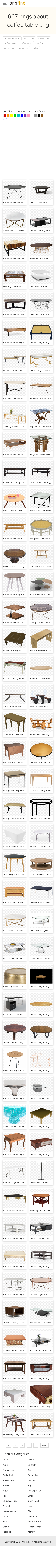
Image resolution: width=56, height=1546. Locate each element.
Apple (5, 1465)
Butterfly (32, 1465)
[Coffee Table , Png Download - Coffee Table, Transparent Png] (14, 584)
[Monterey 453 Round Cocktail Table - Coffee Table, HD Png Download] (41, 1200)
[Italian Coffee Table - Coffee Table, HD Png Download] (14, 920)
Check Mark (33, 1501)
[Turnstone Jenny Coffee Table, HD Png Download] (14, 1312)
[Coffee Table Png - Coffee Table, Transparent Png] (41, 220)
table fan (39, 43)
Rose (5, 1496)
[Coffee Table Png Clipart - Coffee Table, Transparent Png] (14, 248)
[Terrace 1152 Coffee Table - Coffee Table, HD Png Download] (41, 1340)
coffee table (43, 38)
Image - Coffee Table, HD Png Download (21, 370)
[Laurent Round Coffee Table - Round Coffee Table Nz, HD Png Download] (41, 864)
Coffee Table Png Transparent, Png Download (23, 314)
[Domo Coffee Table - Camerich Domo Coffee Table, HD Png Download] (41, 192)
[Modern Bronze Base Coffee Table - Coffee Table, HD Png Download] (41, 248)
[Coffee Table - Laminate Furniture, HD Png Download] (14, 444)
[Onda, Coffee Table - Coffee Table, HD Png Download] (41, 948)
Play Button (8, 1480)
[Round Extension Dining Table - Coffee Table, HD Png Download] (14, 556)
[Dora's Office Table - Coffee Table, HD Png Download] (14, 752)
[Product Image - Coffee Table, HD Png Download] (14, 1172)
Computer (33, 1516)
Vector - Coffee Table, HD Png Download (21, 1042)
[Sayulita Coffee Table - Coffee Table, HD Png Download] (14, 1340)
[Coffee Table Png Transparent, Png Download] (14, 304)
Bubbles (7, 1485)
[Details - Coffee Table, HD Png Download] (41, 1088)
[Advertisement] (28, 79)
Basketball (8, 1475)
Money (31, 1531)
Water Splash (34, 1521)
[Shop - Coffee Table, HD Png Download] (14, 1116)
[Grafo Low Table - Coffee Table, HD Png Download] (41, 276)
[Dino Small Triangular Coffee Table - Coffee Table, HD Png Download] (41, 920)
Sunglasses (8, 1470)
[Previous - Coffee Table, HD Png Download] (41, 500)
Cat (29, 1470)
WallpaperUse (34, 1490)
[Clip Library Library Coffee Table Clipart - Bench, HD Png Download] (14, 472)
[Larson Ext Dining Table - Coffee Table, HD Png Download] (41, 780)
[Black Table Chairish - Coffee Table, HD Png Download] (14, 1200)
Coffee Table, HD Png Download (17, 342)
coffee (35, 48)
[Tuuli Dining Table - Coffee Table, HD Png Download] (14, 864)
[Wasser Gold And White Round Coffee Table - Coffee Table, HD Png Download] (14, 220)
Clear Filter (7, 118)
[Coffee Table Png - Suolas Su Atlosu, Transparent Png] (14, 528)
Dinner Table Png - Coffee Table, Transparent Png (25, 650)
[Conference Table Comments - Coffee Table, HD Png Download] (41, 808)
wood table (29, 38)
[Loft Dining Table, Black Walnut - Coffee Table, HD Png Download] (14, 1424)
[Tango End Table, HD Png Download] (41, 444)
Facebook (7, 1531)
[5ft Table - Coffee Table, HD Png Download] (41, 836)
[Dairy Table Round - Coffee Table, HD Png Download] (41, 556)
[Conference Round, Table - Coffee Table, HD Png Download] (41, 752)
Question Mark (35, 1526)
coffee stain (25, 43)
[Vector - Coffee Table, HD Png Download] (14, 1032)
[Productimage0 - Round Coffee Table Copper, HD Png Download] (41, 1284)
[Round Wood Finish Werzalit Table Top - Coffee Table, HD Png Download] (41, 668)
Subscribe (33, 1475)
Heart (5, 1459)
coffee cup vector (12, 38)
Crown (6, 1526)
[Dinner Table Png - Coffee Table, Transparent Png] (14, 640)
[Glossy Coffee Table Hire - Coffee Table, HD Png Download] (41, 892)
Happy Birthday (10, 1511)
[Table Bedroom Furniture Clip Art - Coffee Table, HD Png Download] (14, 724)
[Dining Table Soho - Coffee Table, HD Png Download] (14, 808)
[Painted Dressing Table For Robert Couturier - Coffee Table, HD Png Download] (14, 668)
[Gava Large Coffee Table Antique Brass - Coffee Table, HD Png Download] (14, 976)
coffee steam (10, 43)
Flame (31, 1459)
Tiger (5, 1490)
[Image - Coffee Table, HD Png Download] (14, 360)
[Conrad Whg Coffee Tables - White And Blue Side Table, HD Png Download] (41, 360)
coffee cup (23, 48)
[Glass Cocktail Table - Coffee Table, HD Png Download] (41, 1172)
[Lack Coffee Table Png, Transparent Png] (41, 472)
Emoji (30, 1496)
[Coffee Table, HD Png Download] (14, 332)
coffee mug (9, 48)
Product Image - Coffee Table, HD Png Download (25, 1182)
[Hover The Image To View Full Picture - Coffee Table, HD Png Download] (14, 1060)
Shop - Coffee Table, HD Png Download (20, 1126)
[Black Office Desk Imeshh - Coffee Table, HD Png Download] (14, 1004)
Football (6, 1506)
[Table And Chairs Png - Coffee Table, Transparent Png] (41, 724)
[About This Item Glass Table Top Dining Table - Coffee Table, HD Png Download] (14, 696)
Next (44, 1445)
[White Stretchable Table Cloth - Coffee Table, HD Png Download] (14, 836)
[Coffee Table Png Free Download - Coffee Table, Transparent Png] (14, 192)
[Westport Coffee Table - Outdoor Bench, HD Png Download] (41, 528)
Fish (30, 1511)
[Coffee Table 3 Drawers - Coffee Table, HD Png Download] (14, 892)
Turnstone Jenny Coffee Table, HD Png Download (25, 1322)
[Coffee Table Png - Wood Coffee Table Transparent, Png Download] (14, 1368)
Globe (5, 1516)
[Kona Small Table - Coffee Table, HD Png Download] (41, 584)
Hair (30, 1506)
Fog (30, 1485)
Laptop (31, 1480)
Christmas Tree (10, 1501)
